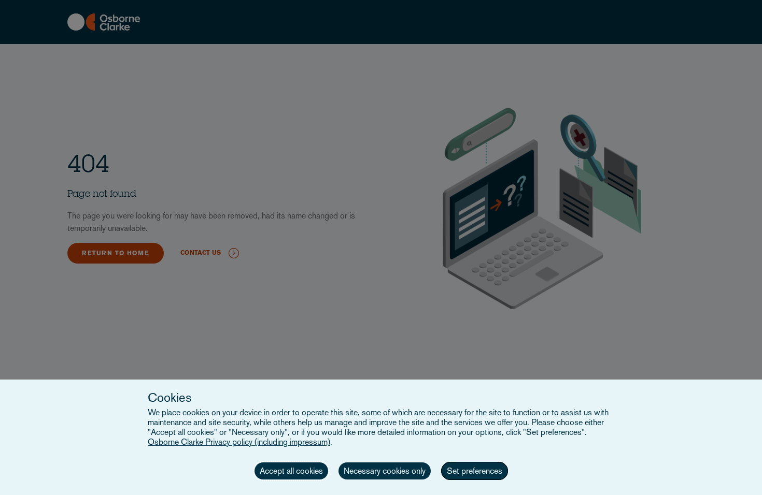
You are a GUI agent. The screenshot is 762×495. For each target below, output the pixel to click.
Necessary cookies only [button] (385, 471)
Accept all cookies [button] (291, 471)
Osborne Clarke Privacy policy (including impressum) (239, 442)
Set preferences (474, 471)
